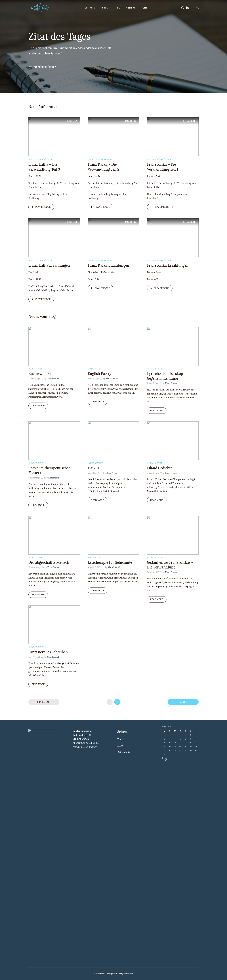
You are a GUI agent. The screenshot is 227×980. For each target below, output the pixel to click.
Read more (38, 405)
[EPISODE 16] (113, 136)
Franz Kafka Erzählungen (49, 265)
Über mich (90, 7)
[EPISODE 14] (54, 237)
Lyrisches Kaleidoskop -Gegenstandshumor (166, 376)
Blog (31, 368)
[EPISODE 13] (113, 237)
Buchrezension (40, 373)
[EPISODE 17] (54, 136)
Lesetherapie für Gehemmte (110, 562)
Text (116, 7)
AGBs (120, 745)
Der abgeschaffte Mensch (48, 562)
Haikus (93, 468)
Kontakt (121, 739)
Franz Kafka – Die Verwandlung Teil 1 (162, 167)
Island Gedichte (159, 468)
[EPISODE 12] (173, 237)
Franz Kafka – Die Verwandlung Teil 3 (44, 167)
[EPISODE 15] (173, 136)
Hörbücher (46, 159)
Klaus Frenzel (53, 378)
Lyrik (91, 368)
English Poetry (99, 373)
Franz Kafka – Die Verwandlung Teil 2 (103, 167)
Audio (103, 7)
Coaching (130, 7)
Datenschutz (123, 752)
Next (182, 702)
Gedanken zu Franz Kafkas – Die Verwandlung (170, 565)
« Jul (164, 758)
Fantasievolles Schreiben (48, 652)
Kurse (144, 7)
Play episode (43, 207)
